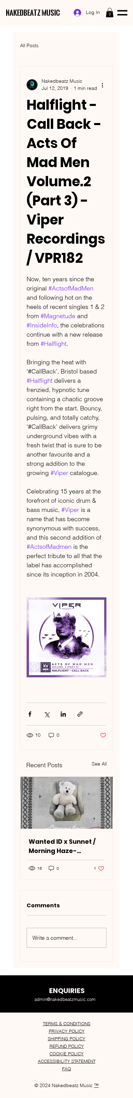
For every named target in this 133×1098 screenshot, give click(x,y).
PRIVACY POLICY (67, 1031)
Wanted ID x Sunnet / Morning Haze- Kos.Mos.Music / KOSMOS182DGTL (62, 846)
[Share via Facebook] (30, 714)
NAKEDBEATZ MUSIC (33, 13)
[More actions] (102, 85)
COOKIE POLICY (66, 1053)
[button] (110, 12)
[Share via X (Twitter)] (46, 714)
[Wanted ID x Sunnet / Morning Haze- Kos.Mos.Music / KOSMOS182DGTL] (66, 803)
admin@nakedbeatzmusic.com (64, 999)
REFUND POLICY (66, 1046)
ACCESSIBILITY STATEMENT (66, 1061)
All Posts (29, 45)
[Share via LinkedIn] (63, 714)
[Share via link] (80, 714)
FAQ (66, 1068)
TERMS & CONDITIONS (66, 1023)
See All (99, 764)
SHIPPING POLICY (66, 1038)
